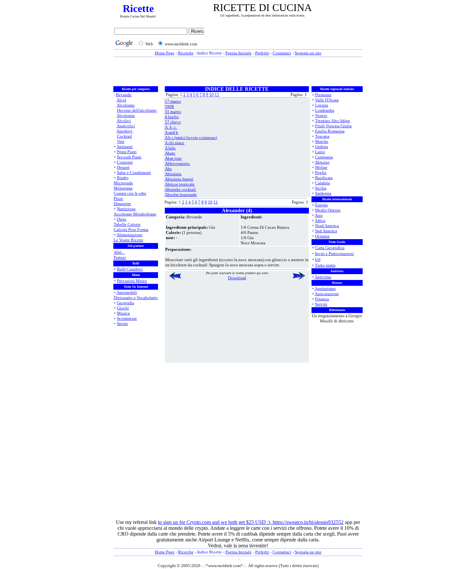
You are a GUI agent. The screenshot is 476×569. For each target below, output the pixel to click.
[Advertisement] (285, 38)
